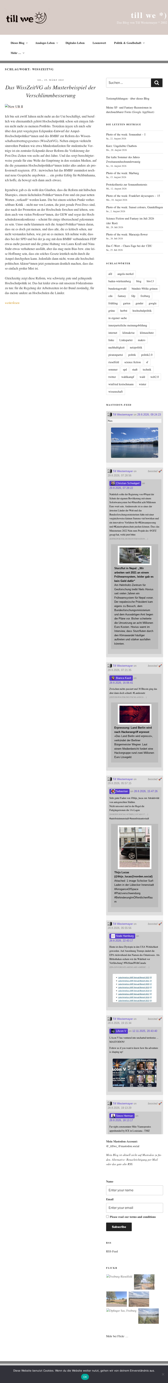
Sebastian (121, 791)
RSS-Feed (112, 1251)
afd (110, 274)
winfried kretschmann (121, 384)
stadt (134, 369)
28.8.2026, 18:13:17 (121, 1120)
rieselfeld (113, 362)
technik (147, 369)
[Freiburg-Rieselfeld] (119, 1276)
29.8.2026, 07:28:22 (121, 487)
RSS (130, 1164)
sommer (113, 369)
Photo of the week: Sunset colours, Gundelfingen (134, 207)
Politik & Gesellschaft (127, 43)
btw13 (150, 281)
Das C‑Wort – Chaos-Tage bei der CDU (129, 246)
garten (126, 303)
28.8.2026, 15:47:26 (146, 791)
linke (111, 340)
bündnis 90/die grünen (145, 288)
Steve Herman (124, 1115)
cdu (110, 296)
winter (142, 384)
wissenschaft (115, 391)
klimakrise (129, 333)
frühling (113, 303)
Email (110, 1199)
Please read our (133, 1217)
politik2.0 (146, 355)
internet (112, 333)
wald (142, 377)
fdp (133, 296)
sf (147, 362)
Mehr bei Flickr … (117, 1336)
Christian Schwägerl (127, 483)
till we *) (149, 15)
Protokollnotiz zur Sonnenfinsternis (126, 184)
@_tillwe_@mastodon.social (122, 1146)
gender (139, 303)
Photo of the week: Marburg (122, 173)
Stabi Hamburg (124, 935)
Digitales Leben (75, 43)
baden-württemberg (119, 281)
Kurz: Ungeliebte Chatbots (121, 146)
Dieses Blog (17, 43)
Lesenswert (99, 43)
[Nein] (163, 1374)
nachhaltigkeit (116, 347)
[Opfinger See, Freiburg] (121, 1310)
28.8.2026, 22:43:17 (121, 940)
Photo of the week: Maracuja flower (127, 234)
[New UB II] (14, 106)
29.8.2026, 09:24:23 (149, 414)
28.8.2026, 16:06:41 (121, 682)
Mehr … (16, 53)
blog (138, 281)
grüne (111, 310)
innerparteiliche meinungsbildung (127, 325)
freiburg (145, 296)
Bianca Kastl (123, 678)
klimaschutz (147, 333)
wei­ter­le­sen (12, 302)
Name (109, 1181)
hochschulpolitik (142, 310)
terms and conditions (143, 1217)
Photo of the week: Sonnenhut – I (125, 134)
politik (132, 355)
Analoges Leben (45, 43)
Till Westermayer (122, 414)
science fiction (132, 362)
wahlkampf (127, 377)
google (153, 303)
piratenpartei (115, 355)
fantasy (122, 296)
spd (125, 369)
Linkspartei (126, 340)
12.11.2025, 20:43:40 (144, 1030)
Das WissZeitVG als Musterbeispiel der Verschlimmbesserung (50, 91)
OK (85, 1377)
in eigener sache (117, 318)
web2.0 (154, 377)
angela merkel (125, 274)
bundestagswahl (117, 288)
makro (141, 340)
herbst (123, 310)
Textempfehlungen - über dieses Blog (127, 98)
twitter (112, 377)
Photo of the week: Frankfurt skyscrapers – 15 (133, 196)
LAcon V (120, 1030)
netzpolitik (136, 347)
